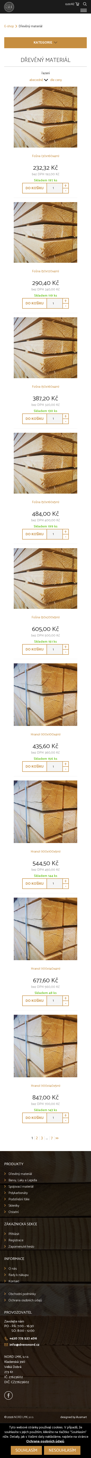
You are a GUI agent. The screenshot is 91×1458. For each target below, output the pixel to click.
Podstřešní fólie (18, 1199)
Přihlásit (13, 1234)
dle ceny (56, 80)
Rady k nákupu (18, 1275)
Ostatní (13, 1212)
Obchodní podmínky (22, 1294)
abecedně (36, 80)
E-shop (9, 26)
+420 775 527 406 (23, 1338)
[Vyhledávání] (85, 3)
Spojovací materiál (20, 1187)
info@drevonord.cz (24, 1345)
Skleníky (13, 1206)
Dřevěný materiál (20, 1174)
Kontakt (13, 1281)
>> (57, 1138)
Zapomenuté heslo (21, 1247)
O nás (12, 1269)
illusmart (81, 1417)
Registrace (15, 1240)
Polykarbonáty (18, 1193)
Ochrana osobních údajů (25, 1300)
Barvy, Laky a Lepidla (22, 1180)
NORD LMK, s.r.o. (24, 1417)
